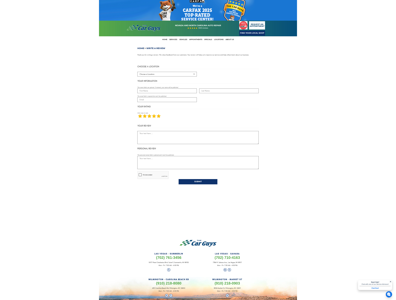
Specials (208, 39)
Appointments (195, 39)
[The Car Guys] (144, 29)
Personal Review (146, 148)
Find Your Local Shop (252, 33)
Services (173, 39)
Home (164, 39)
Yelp (168, 269)
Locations (218, 39)
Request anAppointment (257, 25)
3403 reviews (203, 28)
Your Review (144, 125)
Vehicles (183, 39)
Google (225, 269)
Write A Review (155, 48)
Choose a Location (148, 66)
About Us (230, 39)
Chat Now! (375, 288)
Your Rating (144, 106)
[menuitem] (164, 39)
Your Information (147, 81)
